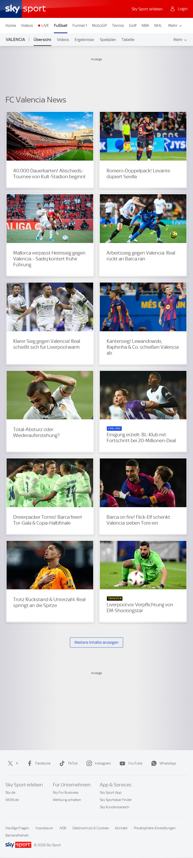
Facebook (43, 763)
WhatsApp (168, 763)
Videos (27, 25)
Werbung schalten (67, 800)
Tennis (118, 25)
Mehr (172, 25)
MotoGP (99, 25)
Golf (133, 25)
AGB (63, 828)
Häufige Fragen (17, 828)
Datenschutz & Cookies (90, 828)
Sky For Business (65, 792)
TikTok (73, 763)
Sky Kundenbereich (114, 807)
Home (10, 25)
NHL (158, 25)
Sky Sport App (110, 792)
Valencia (15, 39)
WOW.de (12, 800)
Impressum (44, 828)
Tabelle (128, 39)
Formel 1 (79, 25)
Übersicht (42, 39)
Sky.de (10, 792)
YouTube (135, 763)
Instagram (103, 763)
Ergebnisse (84, 39)
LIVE (45, 25)
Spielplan (108, 39)
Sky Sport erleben (147, 9)
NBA (145, 25)
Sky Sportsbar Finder (116, 800)
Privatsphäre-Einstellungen (155, 828)
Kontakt (121, 828)
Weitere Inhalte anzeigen (96, 642)
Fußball (60, 25)
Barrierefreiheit (16, 835)
